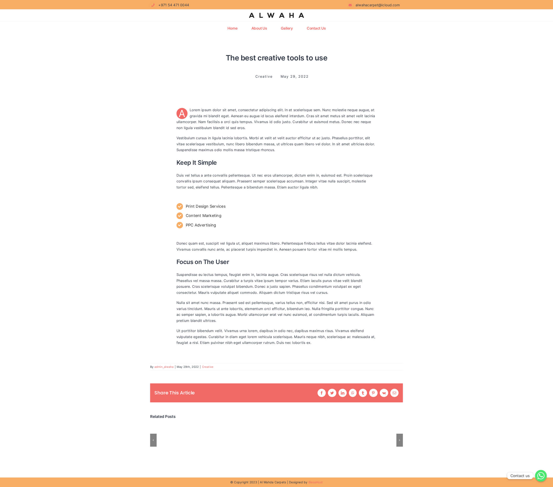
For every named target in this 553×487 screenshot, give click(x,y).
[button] (153, 440)
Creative (208, 366)
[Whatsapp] (541, 476)
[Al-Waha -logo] (276, 12)
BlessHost (315, 482)
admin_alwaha (164, 366)
